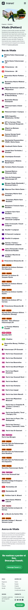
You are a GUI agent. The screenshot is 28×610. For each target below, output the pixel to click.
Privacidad (17, 588)
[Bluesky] (18, 600)
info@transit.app (19, 597)
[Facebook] (20, 600)
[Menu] (25, 3)
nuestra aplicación (13, 44)
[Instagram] (15, 600)
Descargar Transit (13, 567)
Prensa (4, 586)
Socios (4, 594)
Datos (3, 601)
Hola (3, 579)
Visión (16, 582)
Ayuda (3, 588)
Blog (3, 584)
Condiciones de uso (20, 590)
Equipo (16, 584)
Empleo (17, 586)
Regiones (4, 582)
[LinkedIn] (22, 600)
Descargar (19, 605)
